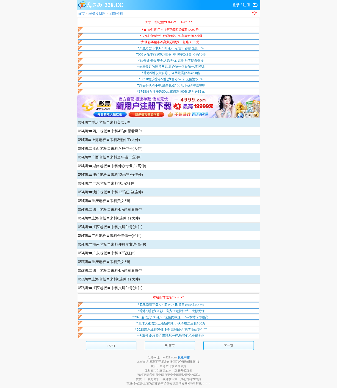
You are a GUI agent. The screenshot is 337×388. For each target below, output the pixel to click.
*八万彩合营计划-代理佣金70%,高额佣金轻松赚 (171, 36)
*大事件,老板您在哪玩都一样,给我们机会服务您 (170, 335)
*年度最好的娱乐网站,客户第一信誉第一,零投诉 (170, 66)
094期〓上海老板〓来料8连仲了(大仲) (109, 139)
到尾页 (170, 346)
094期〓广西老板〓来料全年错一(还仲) (109, 157)
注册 (246, 4)
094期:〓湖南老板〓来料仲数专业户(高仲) (112, 165)
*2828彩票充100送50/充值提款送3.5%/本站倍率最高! (170, 317)
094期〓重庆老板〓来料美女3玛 (104, 122)
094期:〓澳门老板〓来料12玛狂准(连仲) (110, 174)
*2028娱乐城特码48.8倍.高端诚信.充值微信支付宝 (171, 329)
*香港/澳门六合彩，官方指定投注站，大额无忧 (170, 311)
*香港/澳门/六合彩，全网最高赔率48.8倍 (170, 73)
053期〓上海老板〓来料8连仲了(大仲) (109, 279)
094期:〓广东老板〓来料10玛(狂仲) (106, 183)
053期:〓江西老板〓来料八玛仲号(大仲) (110, 287)
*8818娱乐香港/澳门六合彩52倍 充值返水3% (171, 79)
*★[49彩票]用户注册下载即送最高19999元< (171, 30)
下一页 (228, 346)
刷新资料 (116, 13)
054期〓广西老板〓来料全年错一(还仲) (109, 235)
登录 (236, 4)
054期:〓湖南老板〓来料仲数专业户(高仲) (112, 244)
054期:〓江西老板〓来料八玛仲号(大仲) (110, 226)
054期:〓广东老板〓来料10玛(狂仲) (106, 252)
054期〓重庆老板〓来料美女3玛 (104, 200)
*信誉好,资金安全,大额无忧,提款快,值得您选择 (171, 60)
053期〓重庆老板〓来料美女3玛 (104, 261)
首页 (81, 13)
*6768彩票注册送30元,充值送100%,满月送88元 (171, 91)
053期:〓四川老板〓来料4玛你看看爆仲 (110, 270)
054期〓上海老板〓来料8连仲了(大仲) (109, 218)
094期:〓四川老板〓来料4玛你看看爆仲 (110, 130)
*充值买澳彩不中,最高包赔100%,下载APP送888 (171, 85)
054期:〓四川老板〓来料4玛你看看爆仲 (110, 209)
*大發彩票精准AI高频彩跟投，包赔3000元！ (171, 42)
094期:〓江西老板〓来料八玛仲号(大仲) (110, 148)
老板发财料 (97, 13)
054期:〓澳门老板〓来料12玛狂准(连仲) (110, 191)
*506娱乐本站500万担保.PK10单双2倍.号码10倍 (171, 54)
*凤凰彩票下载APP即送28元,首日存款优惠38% (171, 48)
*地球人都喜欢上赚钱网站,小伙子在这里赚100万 (170, 323)
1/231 (111, 346)
